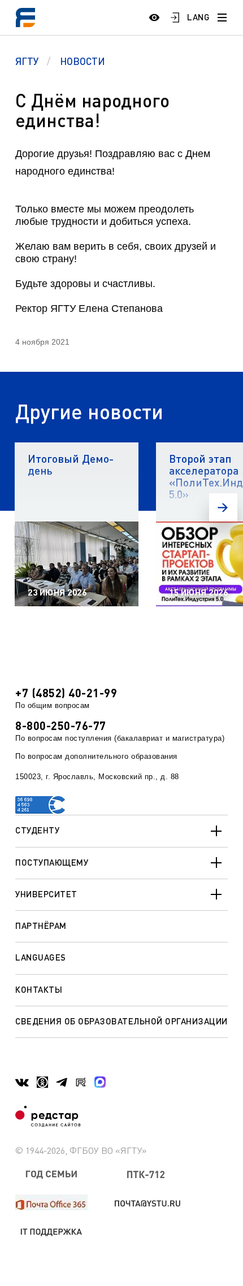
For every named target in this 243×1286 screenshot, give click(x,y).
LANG (198, 17)
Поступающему (51, 862)
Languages (40, 957)
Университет (46, 894)
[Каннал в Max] (100, 1082)
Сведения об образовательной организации (121, 1021)
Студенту (37, 830)
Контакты (38, 989)
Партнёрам (41, 925)
